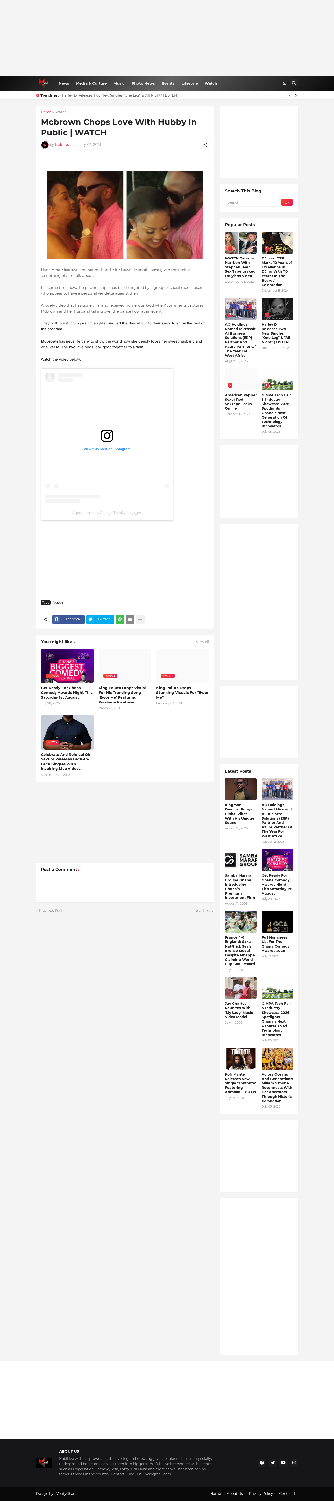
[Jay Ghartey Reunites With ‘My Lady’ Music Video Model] (241, 988)
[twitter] (272, 1463)
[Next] (295, 95)
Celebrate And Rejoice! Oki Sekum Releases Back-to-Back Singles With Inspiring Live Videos (66, 761)
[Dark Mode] (284, 83)
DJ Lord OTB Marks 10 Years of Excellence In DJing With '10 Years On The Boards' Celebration (277, 271)
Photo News (143, 83)
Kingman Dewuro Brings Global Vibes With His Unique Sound (239, 814)
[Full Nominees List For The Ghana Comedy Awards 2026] (277, 922)
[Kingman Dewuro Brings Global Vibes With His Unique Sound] (241, 789)
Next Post (202, 910)
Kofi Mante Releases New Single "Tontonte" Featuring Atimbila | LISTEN (240, 1083)
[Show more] (140, 619)
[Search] (294, 83)
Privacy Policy (261, 1493)
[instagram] (294, 1463)
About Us (235, 1493)
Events (168, 83)
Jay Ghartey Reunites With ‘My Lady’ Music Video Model (239, 1010)
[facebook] (262, 1463)
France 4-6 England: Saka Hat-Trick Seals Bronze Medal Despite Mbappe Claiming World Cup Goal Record (240, 950)
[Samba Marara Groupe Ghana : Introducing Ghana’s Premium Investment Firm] (241, 860)
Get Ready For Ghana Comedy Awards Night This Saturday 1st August (67, 692)
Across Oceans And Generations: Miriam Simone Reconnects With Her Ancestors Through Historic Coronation (277, 1087)
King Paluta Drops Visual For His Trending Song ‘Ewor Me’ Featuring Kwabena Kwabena (122, 694)
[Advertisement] (167, 38)
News (64, 83)
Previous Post (51, 910)
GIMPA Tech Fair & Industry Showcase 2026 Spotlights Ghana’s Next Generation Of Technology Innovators (276, 410)
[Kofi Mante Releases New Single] (241, 1059)
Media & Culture (91, 83)
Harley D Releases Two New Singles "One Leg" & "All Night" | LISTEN (119, 95)
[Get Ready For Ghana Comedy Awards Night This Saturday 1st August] (277, 860)
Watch (211, 83)
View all (202, 642)
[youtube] (283, 1463)
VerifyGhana (66, 1493)
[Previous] (289, 95)
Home (46, 112)
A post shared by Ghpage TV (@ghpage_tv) (107, 513)
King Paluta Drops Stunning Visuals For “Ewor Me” (182, 692)
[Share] (205, 145)
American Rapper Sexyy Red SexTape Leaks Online (241, 402)
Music (119, 83)
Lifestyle (189, 83)
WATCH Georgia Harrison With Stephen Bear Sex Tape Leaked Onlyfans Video (240, 267)
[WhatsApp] (120, 619)
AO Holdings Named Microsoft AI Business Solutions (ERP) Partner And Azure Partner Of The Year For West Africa (240, 340)
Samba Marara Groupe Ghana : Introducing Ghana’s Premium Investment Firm (240, 886)
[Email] (130, 619)
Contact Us (288, 1493)
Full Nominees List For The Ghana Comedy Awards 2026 (275, 944)
